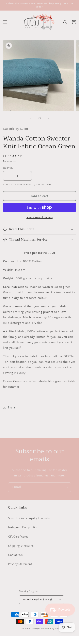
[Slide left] (30, 118)
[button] (5, 22)
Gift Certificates (18, 536)
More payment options (40, 217)
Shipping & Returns (21, 545)
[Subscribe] (66, 487)
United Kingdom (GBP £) (37, 599)
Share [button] (11, 407)
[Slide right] (48, 118)
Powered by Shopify (52, 628)
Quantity (8, 167)
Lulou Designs (33, 628)
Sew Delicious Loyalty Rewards (28, 518)
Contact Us (15, 555)
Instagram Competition (23, 527)
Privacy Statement (20, 564)
